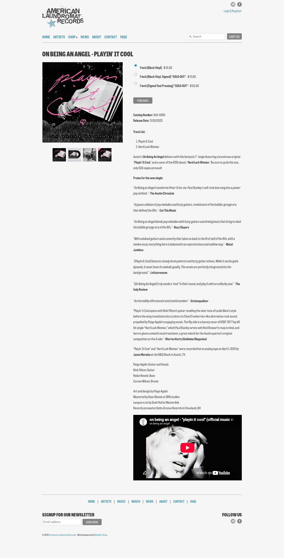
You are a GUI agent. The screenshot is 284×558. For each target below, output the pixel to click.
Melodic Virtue (101, 535)
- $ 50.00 (169, 85)
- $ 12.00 (168, 76)
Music (121, 501)
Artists (59, 36)
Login (227, 10)
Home (46, 36)
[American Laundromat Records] (63, 16)
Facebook (239, 6)
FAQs (123, 36)
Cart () (234, 36)
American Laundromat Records (62, 535)
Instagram (233, 6)
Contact (110, 36)
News (85, 36)
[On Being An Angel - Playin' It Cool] (59, 155)
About (96, 36)
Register (237, 10)
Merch (135, 501)
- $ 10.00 (156, 67)
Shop (71, 36)
